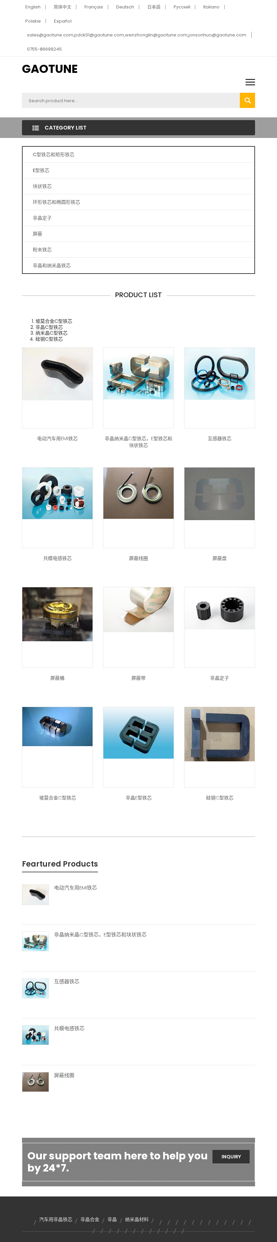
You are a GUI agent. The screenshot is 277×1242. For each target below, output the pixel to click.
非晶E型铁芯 (139, 797)
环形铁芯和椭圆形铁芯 (56, 202)
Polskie (33, 21)
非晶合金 (89, 1219)
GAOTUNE (50, 69)
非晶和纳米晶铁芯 (52, 265)
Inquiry (231, 1156)
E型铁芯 (41, 170)
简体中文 (62, 7)
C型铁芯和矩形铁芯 (53, 154)
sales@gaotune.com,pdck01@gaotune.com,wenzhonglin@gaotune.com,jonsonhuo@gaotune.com (136, 35)
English (33, 7)
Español (63, 21)
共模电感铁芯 (57, 558)
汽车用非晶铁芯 (55, 1219)
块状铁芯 (42, 186)
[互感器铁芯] (35, 988)
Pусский (182, 7)
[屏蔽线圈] (35, 1081)
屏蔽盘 (219, 558)
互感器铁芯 (219, 438)
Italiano (211, 7)
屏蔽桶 (57, 678)
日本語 (153, 7)
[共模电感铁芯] (35, 1035)
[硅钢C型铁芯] (219, 733)
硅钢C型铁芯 (219, 797)
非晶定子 (42, 218)
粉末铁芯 (42, 249)
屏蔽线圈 (138, 558)
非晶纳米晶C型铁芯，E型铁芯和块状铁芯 (138, 442)
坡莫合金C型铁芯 (57, 797)
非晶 (112, 1219)
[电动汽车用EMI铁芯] (35, 894)
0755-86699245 (44, 49)
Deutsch (125, 7)
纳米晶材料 (137, 1219)
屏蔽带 (138, 678)
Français (93, 7)
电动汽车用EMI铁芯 (57, 438)
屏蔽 (37, 233)
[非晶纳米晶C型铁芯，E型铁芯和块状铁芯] (35, 941)
